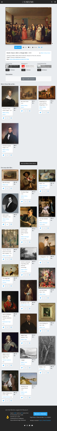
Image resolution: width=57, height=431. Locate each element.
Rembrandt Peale (6, 321)
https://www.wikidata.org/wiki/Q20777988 (19, 59)
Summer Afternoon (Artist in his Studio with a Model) (7, 251)
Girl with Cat (23, 302)
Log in (40, 420)
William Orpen (6, 255)
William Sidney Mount (45, 53)
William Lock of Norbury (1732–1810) (6, 356)
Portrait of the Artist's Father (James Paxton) (24, 230)
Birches (41, 367)
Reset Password (47, 420)
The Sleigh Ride (6, 278)
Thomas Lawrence (7, 360)
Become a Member (40, 414)
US (3, 323)
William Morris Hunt (25, 305)
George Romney (6, 397)
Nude (40, 183)
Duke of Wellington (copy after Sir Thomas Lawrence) (7, 316)
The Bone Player (25, 192)
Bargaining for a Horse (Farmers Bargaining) (43, 103)
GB (9, 255)
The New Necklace (43, 218)
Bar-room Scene (24, 101)
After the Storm (6, 182)
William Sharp (42, 294)
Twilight (23, 360)
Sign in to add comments (28, 78)
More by (28, 163)
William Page (24, 339)
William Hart (5, 184)
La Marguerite (42, 257)
